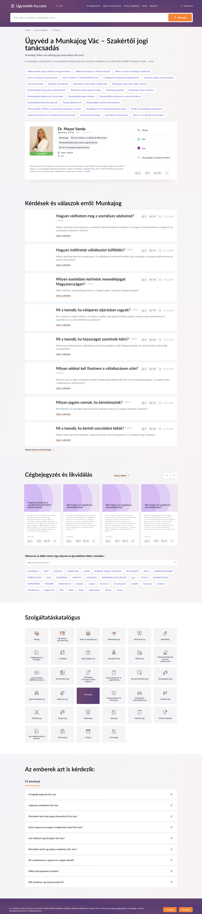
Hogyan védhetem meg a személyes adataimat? (95, 216)
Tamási (108, 590)
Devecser (104, 583)
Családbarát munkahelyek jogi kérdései (121, 77)
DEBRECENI (73, 571)
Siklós (71, 590)
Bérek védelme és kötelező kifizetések (80, 77)
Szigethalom (94, 590)
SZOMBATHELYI (160, 577)
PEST (46, 571)
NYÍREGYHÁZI (34, 577)
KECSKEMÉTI (132, 571)
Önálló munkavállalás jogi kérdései (146, 108)
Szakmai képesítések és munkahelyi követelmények (51, 115)
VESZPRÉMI (61, 577)
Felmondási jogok (35, 83)
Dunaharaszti (120, 583)
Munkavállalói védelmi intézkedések (103, 102)
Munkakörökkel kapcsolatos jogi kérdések (46, 90)
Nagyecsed (49, 590)
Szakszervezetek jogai (90, 115)
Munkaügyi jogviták (115, 90)
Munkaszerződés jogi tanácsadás (86, 90)
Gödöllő (134, 583)
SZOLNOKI (92, 577)
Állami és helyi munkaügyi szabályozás (132, 71)
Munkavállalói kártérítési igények (42, 102)
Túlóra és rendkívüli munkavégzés (148, 115)
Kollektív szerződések (58, 83)
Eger (133, 577)
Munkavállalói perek (72, 102)
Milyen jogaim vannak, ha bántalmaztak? (89, 402)
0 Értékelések (86, 132)
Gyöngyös (147, 583)
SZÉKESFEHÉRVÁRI (163, 571)
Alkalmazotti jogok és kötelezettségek (93, 71)
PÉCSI (146, 571)
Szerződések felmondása (116, 115)
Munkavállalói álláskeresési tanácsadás (45, 96)
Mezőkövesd (33, 590)
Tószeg (119, 590)
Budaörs (80, 583)
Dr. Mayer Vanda (71, 128)
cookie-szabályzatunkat (118, 908)
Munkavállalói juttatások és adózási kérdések (120, 96)
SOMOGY (77, 577)
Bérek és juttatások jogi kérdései (42, 77)
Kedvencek (188, 6)
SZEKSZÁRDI (33, 583)
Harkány (161, 583)
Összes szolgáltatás (41, 30)
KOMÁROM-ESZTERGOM (114, 577)
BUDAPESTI (33, 571)
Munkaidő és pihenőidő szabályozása (90, 83)
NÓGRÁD (49, 583)
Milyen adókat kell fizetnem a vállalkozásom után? (97, 368)
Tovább (151, 61)
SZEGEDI (58, 571)
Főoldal (27, 30)
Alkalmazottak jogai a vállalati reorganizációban (49, 71)
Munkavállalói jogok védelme (81, 96)
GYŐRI (86, 571)
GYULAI (144, 577)
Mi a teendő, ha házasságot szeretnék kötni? (92, 339)
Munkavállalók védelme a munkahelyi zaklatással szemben (54, 108)
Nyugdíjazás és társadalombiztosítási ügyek (106, 108)
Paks (61, 590)
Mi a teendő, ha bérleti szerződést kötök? (90, 428)
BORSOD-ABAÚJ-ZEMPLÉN (108, 571)
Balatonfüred (65, 583)
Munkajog (63, 137)
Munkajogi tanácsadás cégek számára (129, 83)
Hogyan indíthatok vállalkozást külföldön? (90, 250)
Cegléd (91, 583)
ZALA (48, 577)
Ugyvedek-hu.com (31, 6)
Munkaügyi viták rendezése (141, 90)
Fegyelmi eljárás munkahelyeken (159, 77)
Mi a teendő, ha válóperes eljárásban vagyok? (93, 310)
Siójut (81, 590)
